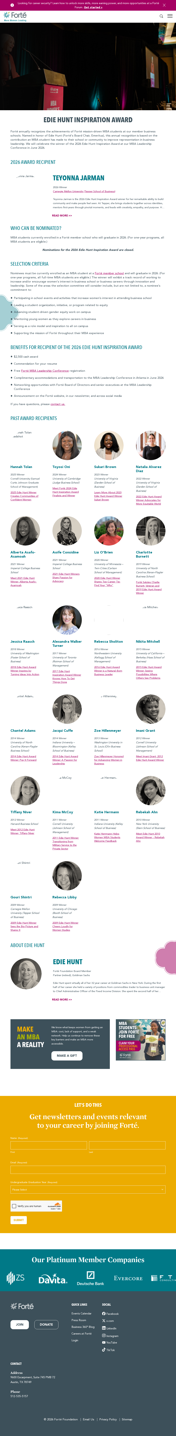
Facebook (112, 1314)
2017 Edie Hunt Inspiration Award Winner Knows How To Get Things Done (66, 677)
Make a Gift (67, 1055)
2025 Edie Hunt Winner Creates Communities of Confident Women (24, 496)
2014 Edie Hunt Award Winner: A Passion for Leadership (65, 760)
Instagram (112, 1336)
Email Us (88, 1419)
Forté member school (109, 273)
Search (161, 16)
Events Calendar (81, 1313)
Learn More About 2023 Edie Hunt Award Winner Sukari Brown (108, 496)
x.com (110, 1321)
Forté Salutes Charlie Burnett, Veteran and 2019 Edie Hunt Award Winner (149, 588)
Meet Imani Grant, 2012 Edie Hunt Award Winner (150, 758)
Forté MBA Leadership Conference (45, 370)
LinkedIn (111, 1328)
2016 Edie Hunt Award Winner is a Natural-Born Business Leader (108, 671)
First (12, 1152)
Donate (46, 1324)
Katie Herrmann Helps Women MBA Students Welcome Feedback (107, 837)
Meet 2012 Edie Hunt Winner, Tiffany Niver (22, 832)
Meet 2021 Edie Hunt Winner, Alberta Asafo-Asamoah (23, 582)
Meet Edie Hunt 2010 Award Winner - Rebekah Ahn (150, 837)
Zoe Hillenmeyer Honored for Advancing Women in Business (109, 760)
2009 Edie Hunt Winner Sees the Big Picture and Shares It (24, 927)
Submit (18, 1220)
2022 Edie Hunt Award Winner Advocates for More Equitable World (149, 500)
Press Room (79, 1320)
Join (19, 1324)
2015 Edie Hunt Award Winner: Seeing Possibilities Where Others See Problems (149, 672)
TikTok (110, 1350)
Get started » (93, 7)
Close (164, 5)
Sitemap (127, 1419)
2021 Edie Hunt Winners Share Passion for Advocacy (66, 578)
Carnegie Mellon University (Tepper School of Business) (84, 191)
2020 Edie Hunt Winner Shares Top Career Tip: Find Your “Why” (107, 582)
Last (91, 1152)
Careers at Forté (82, 1333)
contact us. (58, 404)
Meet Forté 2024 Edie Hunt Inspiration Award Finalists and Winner (65, 492)
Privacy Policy (108, 1419)
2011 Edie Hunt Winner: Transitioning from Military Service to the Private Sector (65, 843)
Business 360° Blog (83, 1327)
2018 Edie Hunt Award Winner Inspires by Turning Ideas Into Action (24, 671)
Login (75, 1340)
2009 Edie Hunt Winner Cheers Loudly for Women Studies (65, 927)
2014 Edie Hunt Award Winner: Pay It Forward (23, 758)
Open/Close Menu (170, 17)
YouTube (111, 1342)
